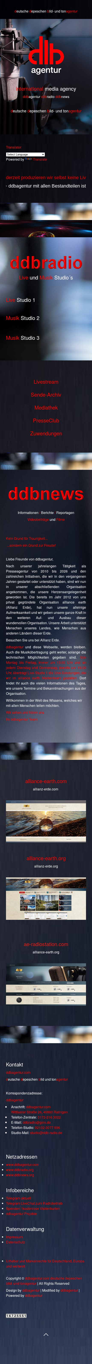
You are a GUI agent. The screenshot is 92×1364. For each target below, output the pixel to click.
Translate (40, 159)
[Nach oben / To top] (46, 1334)
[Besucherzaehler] (16, 1316)
